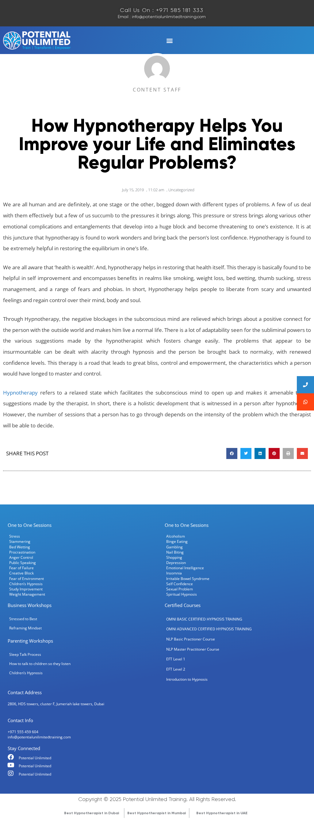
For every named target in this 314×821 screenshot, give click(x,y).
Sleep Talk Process (25, 654)
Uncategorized (181, 190)
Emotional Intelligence (185, 567)
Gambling (174, 546)
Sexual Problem (179, 588)
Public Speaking (22, 562)
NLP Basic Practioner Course (190, 638)
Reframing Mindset (25, 627)
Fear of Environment (26, 578)
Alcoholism (175, 536)
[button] (169, 41)
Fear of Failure (21, 567)
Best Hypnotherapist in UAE (221, 813)
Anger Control (21, 557)
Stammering (19, 541)
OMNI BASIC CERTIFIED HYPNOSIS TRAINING (204, 619)
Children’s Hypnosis (26, 583)
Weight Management (27, 594)
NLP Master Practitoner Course (192, 649)
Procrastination (22, 552)
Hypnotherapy (20, 392)
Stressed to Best (23, 618)
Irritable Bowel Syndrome (187, 578)
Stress (14, 536)
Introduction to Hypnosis (187, 679)
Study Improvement (26, 588)
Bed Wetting (19, 546)
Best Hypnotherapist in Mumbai (156, 813)
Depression (176, 562)
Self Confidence (179, 583)
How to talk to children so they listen (40, 663)
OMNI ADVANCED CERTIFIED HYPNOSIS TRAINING (209, 628)
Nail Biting (175, 552)
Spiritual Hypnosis (181, 594)
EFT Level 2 (175, 669)
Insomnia (174, 572)
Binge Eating (177, 541)
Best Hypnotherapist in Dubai (91, 813)
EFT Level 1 (175, 658)
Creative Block (21, 572)
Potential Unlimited (35, 757)
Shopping (174, 557)
